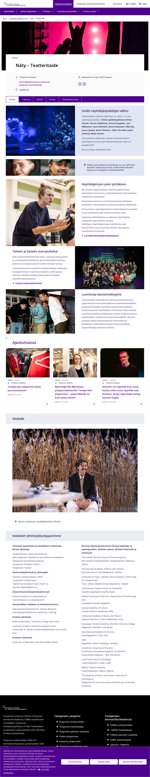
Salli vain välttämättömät (132, 762)
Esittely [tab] (12, 99)
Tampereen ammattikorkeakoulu (90, 4)
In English (132, 4)
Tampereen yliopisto (63, 4)
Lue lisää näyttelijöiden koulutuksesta (101, 235)
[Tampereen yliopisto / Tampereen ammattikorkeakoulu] (17, 4)
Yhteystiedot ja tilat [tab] (70, 99)
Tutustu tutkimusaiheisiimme (28, 283)
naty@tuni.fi (24, 89)
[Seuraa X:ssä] (84, 84)
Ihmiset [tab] (52, 99)
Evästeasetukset (75, 762)
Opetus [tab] (40, 99)
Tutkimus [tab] (26, 99)
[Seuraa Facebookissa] (80, 84)
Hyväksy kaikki (104, 762)
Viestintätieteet (35, 85)
